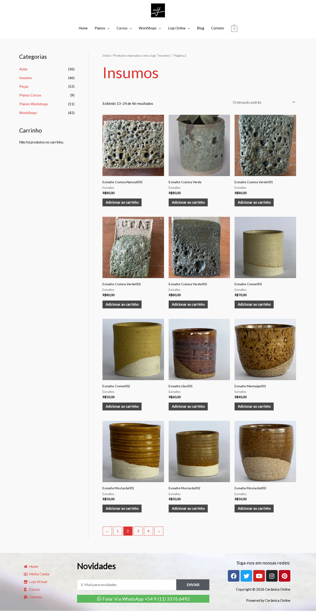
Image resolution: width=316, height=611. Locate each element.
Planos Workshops (33, 104)
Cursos (122, 28)
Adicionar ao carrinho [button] (122, 202)
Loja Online (177, 28)
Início (106, 55)
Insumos (25, 78)
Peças (23, 86)
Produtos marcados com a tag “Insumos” (142, 55)
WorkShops (148, 28)
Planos (100, 28)
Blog (200, 28)
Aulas (23, 69)
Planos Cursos (30, 95)
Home (83, 28)
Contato (217, 28)
